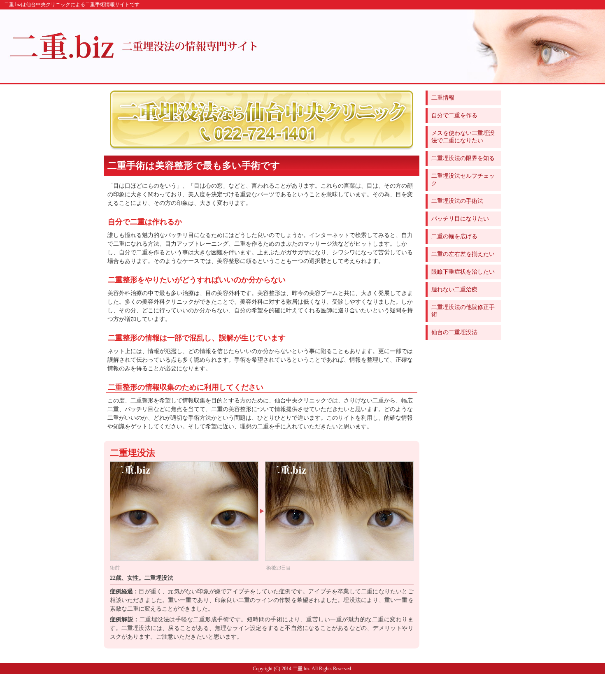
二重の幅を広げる (454, 236)
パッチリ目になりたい (460, 219)
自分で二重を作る (454, 115)
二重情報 (442, 98)
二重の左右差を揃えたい (463, 254)
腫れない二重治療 (454, 289)
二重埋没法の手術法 (457, 201)
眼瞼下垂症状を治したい (463, 272)
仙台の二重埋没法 (454, 332)
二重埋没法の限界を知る (463, 158)
